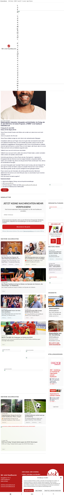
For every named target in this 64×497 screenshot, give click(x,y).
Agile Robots (30, 1)
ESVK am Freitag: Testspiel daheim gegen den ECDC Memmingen (19, 442)
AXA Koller (10, 1)
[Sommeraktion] (56, 301)
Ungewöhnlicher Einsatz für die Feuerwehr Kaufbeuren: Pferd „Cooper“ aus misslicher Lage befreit (11, 417)
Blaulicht (28, 264)
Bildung (4, 317)
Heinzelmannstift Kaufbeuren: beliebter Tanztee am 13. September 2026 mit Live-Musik (55, 254)
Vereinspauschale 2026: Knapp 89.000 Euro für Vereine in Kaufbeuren (33, 312)
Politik (27, 317)
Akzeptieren (29, 490)
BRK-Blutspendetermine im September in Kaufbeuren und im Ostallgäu (35, 258)
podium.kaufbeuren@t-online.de (29, 185)
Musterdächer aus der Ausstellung (55, 334)
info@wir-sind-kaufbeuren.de (8, 484)
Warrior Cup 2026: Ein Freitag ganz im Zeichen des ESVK (17, 337)
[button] (61, 478)
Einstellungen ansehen (53, 490)
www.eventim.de (9, 183)
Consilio (24, 1)
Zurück (4, 190)
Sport (32, 317)
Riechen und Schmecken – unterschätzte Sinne (54, 266)
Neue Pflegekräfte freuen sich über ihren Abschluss (11, 311)
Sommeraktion (54, 308)
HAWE (15, 1)
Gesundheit (52, 272)
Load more (55, 406)
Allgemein (4, 264)
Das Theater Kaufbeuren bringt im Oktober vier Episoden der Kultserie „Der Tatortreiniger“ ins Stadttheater (22, 284)
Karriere (9, 317)
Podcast (17, 264)
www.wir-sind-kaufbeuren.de (8, 486)
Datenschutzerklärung (28, 231)
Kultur (3, 291)
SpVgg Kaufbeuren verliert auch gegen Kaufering (35, 416)
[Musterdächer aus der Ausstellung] (56, 326)
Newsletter (11, 264)
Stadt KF (19, 1)
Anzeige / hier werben (6, 349)
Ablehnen (38, 490)
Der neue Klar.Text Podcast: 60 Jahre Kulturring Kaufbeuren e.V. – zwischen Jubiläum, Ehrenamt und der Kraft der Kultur (11, 259)
